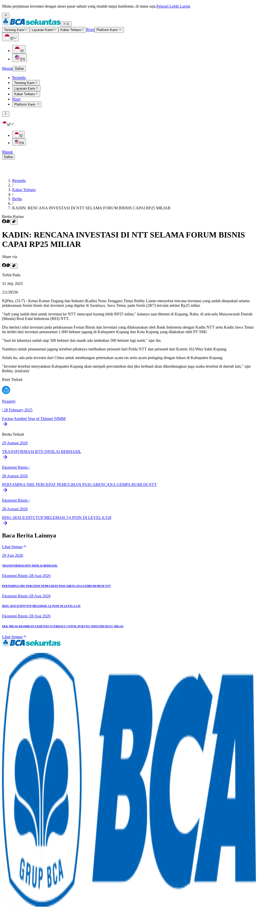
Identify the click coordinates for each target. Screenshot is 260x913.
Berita (17, 199)
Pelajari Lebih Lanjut (173, 6)
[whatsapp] (8, 221)
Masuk (7, 68)
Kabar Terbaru (24, 190)
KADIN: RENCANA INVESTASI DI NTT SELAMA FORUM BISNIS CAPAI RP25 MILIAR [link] (91, 208)
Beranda (19, 77)
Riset (16, 99)
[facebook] (4, 221)
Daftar (19, 69)
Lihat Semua (12, 547)
